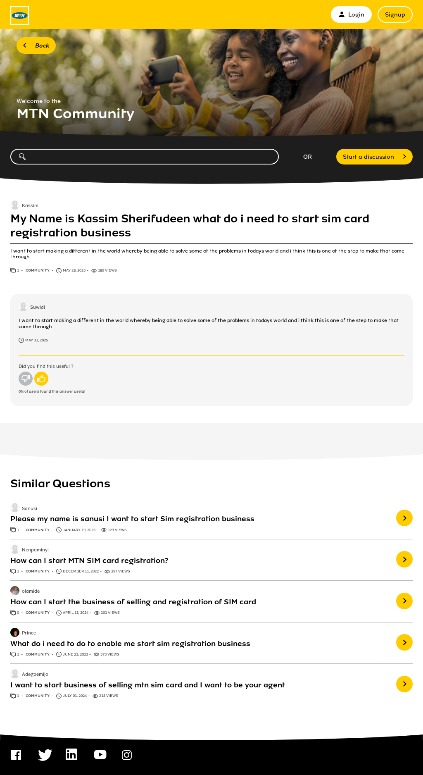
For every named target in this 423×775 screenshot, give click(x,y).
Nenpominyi (35, 550)
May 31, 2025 (36, 340)
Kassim (30, 206)
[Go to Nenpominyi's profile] (14, 550)
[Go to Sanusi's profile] (14, 508)
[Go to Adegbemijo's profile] (14, 674)
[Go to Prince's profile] (14, 633)
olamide (31, 591)
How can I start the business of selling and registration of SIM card (133, 602)
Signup (395, 15)
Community (38, 270)
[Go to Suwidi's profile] (23, 307)
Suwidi (37, 308)
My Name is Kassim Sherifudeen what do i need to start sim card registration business (189, 225)
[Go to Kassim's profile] (14, 205)
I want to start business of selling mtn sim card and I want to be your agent (147, 685)
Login (356, 15)
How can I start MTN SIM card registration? (89, 560)
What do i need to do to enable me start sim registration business (130, 644)
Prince (29, 633)
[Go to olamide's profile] (14, 591)
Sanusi (29, 509)
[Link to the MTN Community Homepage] (19, 15)
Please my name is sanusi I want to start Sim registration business (132, 519)
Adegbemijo (35, 674)
